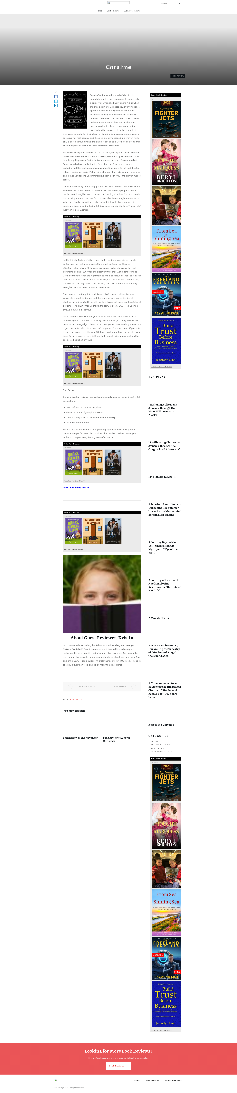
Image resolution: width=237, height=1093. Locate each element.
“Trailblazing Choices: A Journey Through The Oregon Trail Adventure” (165, 436)
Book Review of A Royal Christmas (122, 730)
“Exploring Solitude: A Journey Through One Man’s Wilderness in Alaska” (165, 400)
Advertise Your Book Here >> (74, 253)
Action (154, 741)
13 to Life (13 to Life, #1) (165, 467)
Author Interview (160, 745)
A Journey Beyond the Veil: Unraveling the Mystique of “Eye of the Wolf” (165, 538)
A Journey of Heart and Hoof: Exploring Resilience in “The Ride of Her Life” (165, 575)
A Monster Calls (165, 608)
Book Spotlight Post (162, 751)
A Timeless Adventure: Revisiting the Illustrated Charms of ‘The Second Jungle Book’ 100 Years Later (165, 680)
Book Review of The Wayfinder (82, 730)
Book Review (177, 76)
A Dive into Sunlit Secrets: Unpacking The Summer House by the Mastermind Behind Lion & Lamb (165, 500)
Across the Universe (165, 715)
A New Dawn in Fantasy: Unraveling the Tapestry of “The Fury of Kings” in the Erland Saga (165, 641)
